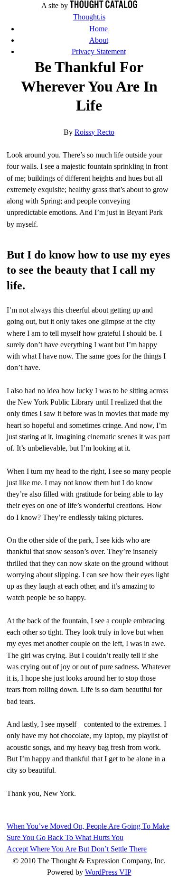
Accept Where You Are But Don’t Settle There (77, 849)
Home (98, 29)
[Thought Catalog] (103, 5)
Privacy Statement (99, 51)
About (98, 40)
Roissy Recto (94, 132)
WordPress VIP (108, 872)
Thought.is (89, 17)
